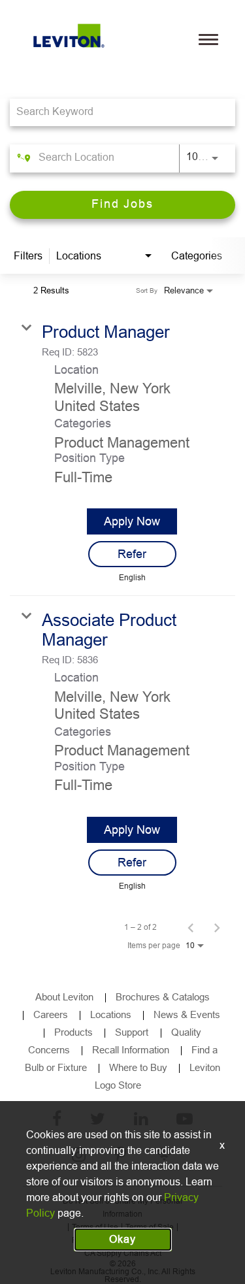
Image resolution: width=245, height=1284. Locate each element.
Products (73, 1032)
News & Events (187, 1014)
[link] (122, 452)
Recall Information (130, 1049)
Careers (50, 1014)
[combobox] (116, 112)
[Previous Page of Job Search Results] (191, 927)
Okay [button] (122, 1239)
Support (133, 1032)
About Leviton (64, 996)
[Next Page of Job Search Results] (217, 927)
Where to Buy (138, 1067)
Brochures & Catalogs (163, 996)
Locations (110, 1014)
